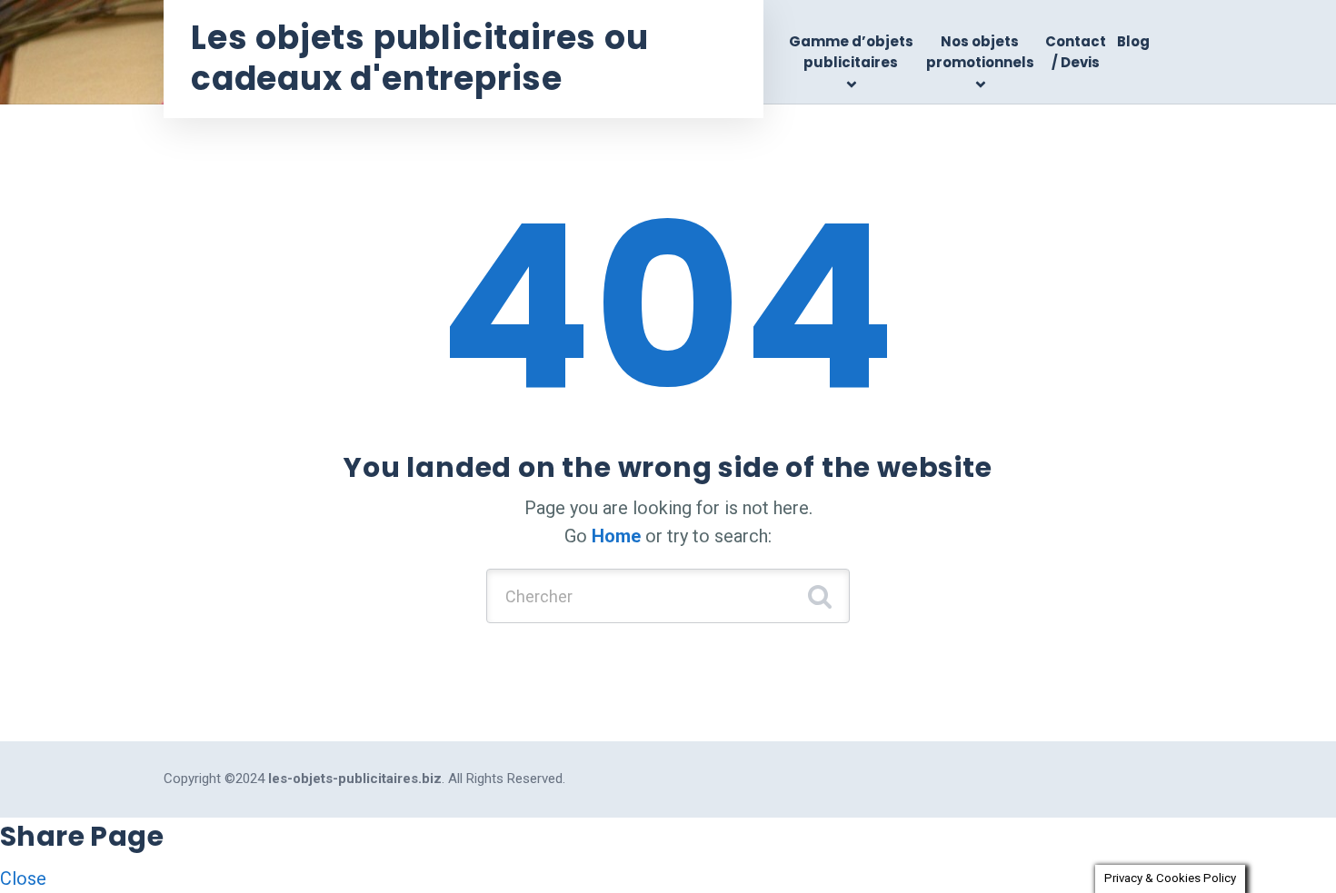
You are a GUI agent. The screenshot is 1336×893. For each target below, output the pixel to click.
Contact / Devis (1075, 52)
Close (23, 878)
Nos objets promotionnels (980, 52)
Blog (1133, 41)
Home (616, 536)
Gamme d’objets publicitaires (851, 52)
